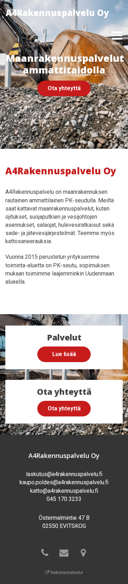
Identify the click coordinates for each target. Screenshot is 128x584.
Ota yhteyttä (64, 88)
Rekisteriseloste (66, 572)
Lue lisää (64, 354)
